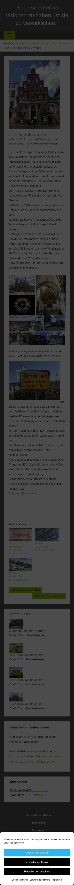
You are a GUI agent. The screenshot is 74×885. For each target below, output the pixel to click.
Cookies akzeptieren (37, 852)
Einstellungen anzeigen (37, 871)
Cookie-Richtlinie (20, 880)
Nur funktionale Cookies (37, 862)
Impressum (57, 880)
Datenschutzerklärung (40, 880)
